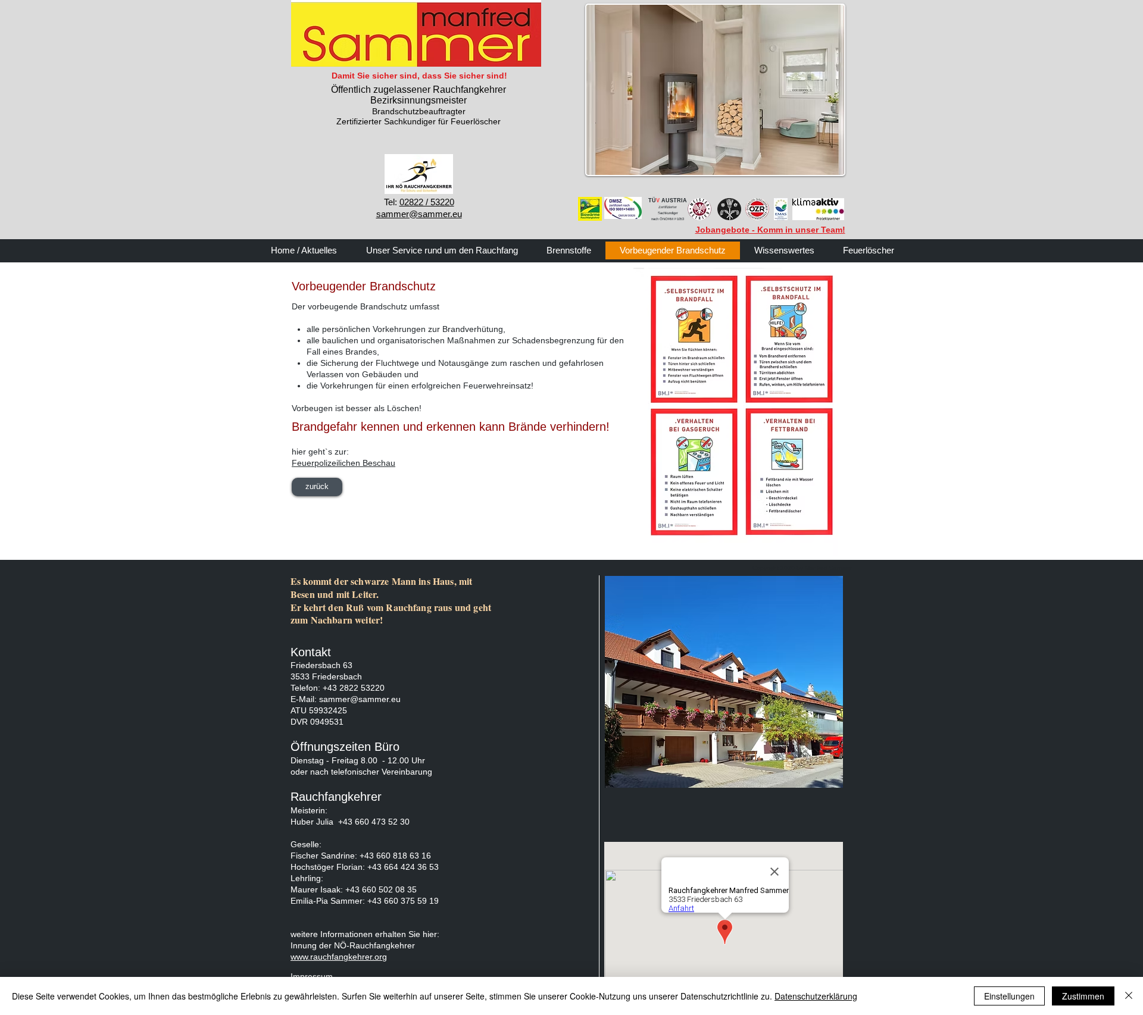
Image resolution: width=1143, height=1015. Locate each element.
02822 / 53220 (426, 202)
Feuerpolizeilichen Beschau (343, 463)
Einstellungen (1009, 996)
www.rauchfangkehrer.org (339, 956)
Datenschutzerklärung (816, 996)
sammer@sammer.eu (360, 699)
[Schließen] (1129, 995)
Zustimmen (1083, 996)
